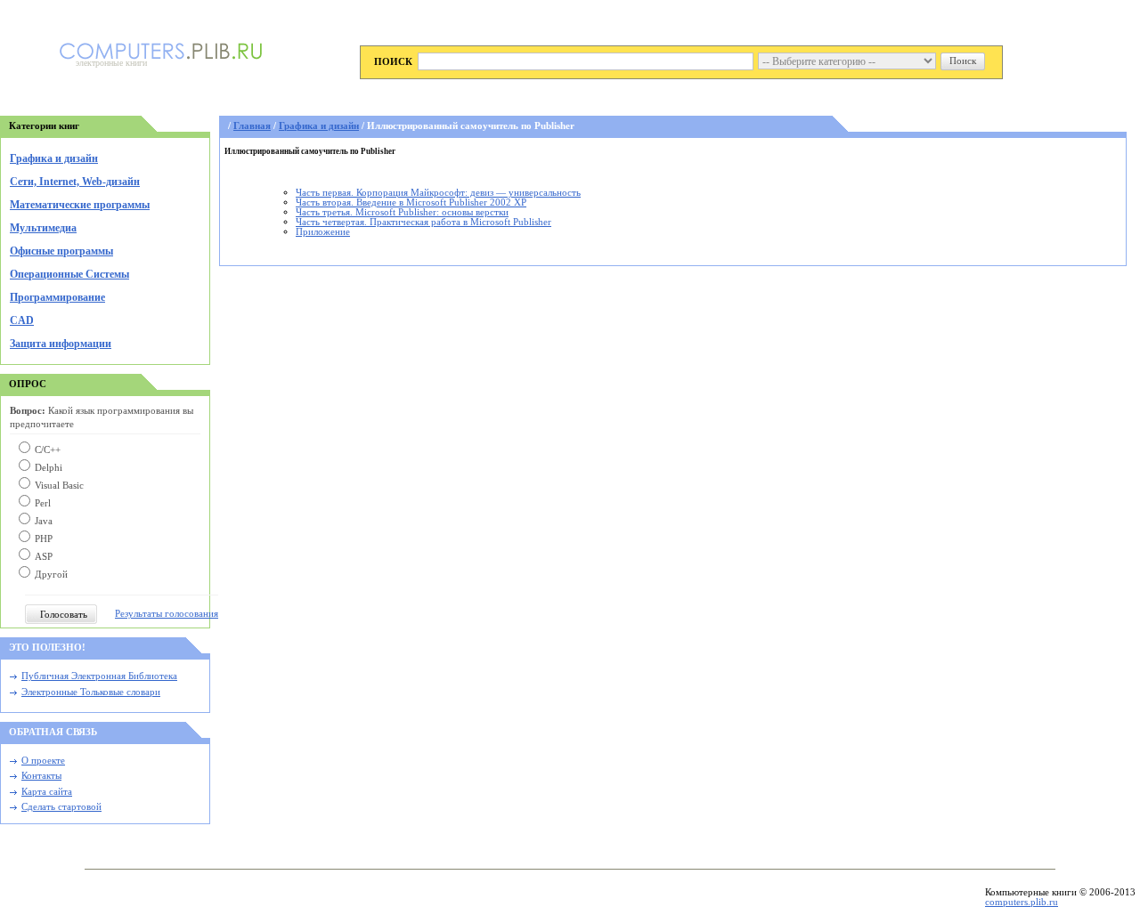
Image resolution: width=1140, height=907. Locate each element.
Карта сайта (46, 792)
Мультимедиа (43, 228)
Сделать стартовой (61, 807)
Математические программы (80, 204)
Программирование (57, 297)
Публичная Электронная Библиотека (99, 676)
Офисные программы (61, 251)
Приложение (323, 232)
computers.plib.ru (1021, 902)
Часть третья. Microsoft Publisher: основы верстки (402, 212)
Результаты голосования (166, 614)
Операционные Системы (69, 274)
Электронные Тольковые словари (90, 692)
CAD (22, 320)
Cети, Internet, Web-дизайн (75, 181)
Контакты (41, 776)
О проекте (43, 760)
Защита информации (60, 343)
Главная (252, 126)
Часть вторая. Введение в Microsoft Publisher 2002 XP (411, 202)
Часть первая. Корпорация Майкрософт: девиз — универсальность (438, 193)
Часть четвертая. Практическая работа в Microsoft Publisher (423, 222)
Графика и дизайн (54, 158)
